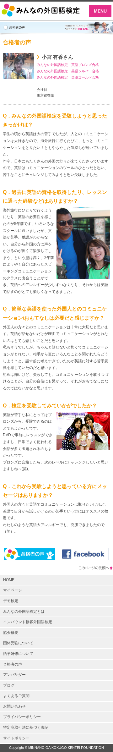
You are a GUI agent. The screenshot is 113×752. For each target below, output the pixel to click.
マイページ (12, 590)
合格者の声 (12, 664)
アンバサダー (14, 674)
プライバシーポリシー (22, 717)
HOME (8, 580)
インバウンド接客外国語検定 (27, 622)
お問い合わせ (14, 706)
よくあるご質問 (16, 696)
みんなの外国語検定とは (24, 611)
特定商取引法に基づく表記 (25, 727)
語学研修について (18, 653)
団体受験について (18, 643)
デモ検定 (10, 601)
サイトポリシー (16, 738)
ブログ (8, 685)
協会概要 (10, 632)
